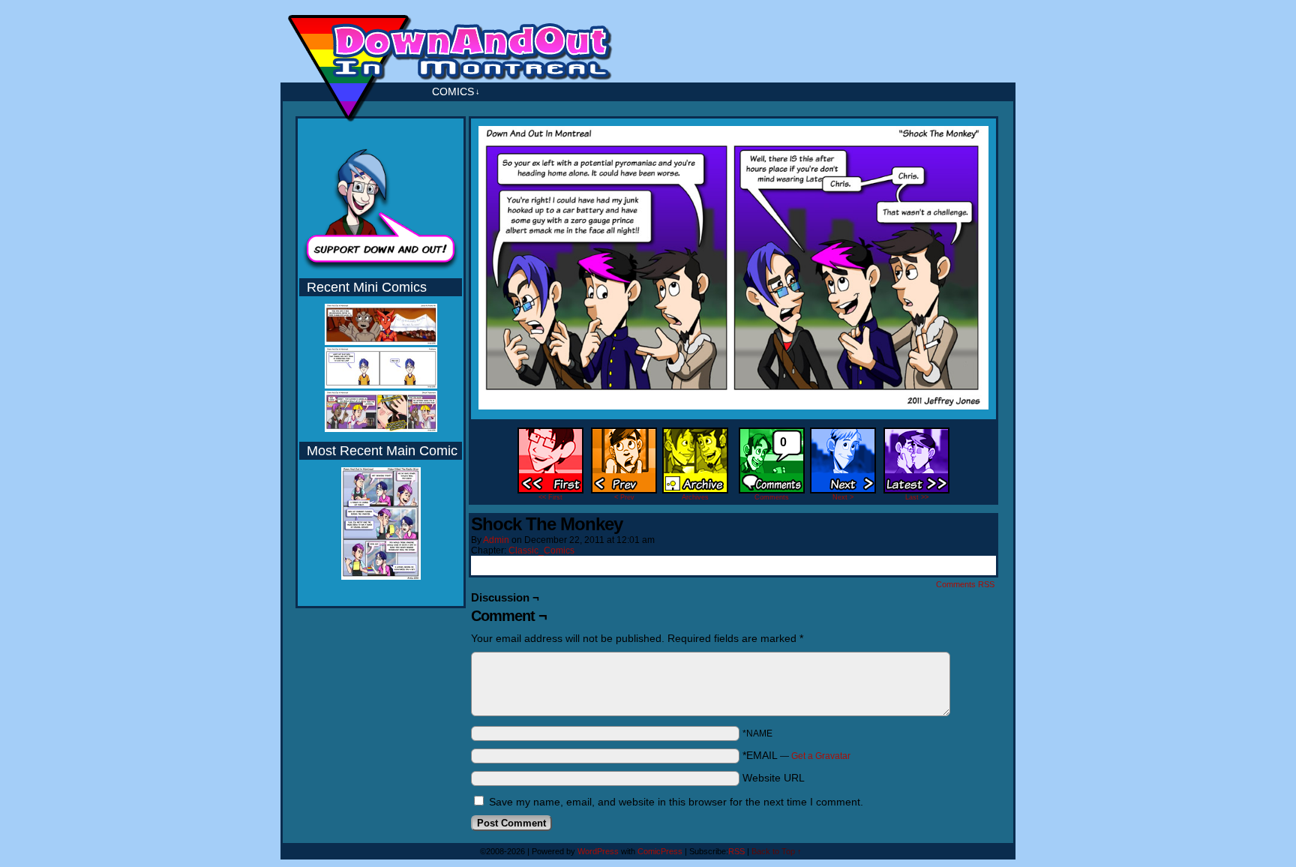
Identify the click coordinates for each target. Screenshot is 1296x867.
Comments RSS (965, 584)
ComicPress (660, 851)
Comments (771, 468)
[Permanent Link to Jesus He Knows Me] (381, 342)
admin (496, 540)
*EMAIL (796, 755)
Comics (456, 92)
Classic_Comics (541, 550)
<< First (550, 497)
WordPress (598, 851)
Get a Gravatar (820, 756)
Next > (843, 497)
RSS (736, 851)
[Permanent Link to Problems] (381, 385)
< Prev (624, 497)
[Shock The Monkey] (733, 406)
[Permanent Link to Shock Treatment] (381, 429)
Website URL (773, 778)
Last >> (916, 497)
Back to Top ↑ (777, 851)
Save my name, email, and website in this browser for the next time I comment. (676, 802)
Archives (695, 497)
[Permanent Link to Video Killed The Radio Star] (381, 577)
